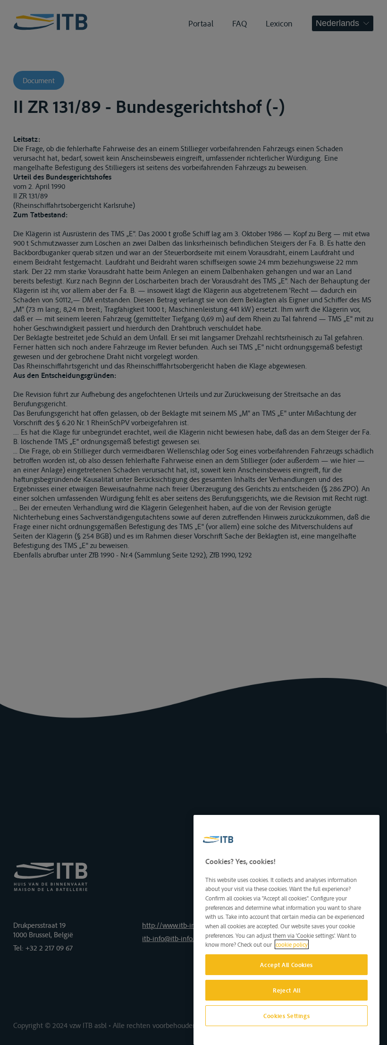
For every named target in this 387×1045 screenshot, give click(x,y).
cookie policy (292, 944)
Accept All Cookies (286, 964)
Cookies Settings (286, 1015)
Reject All (287, 990)
